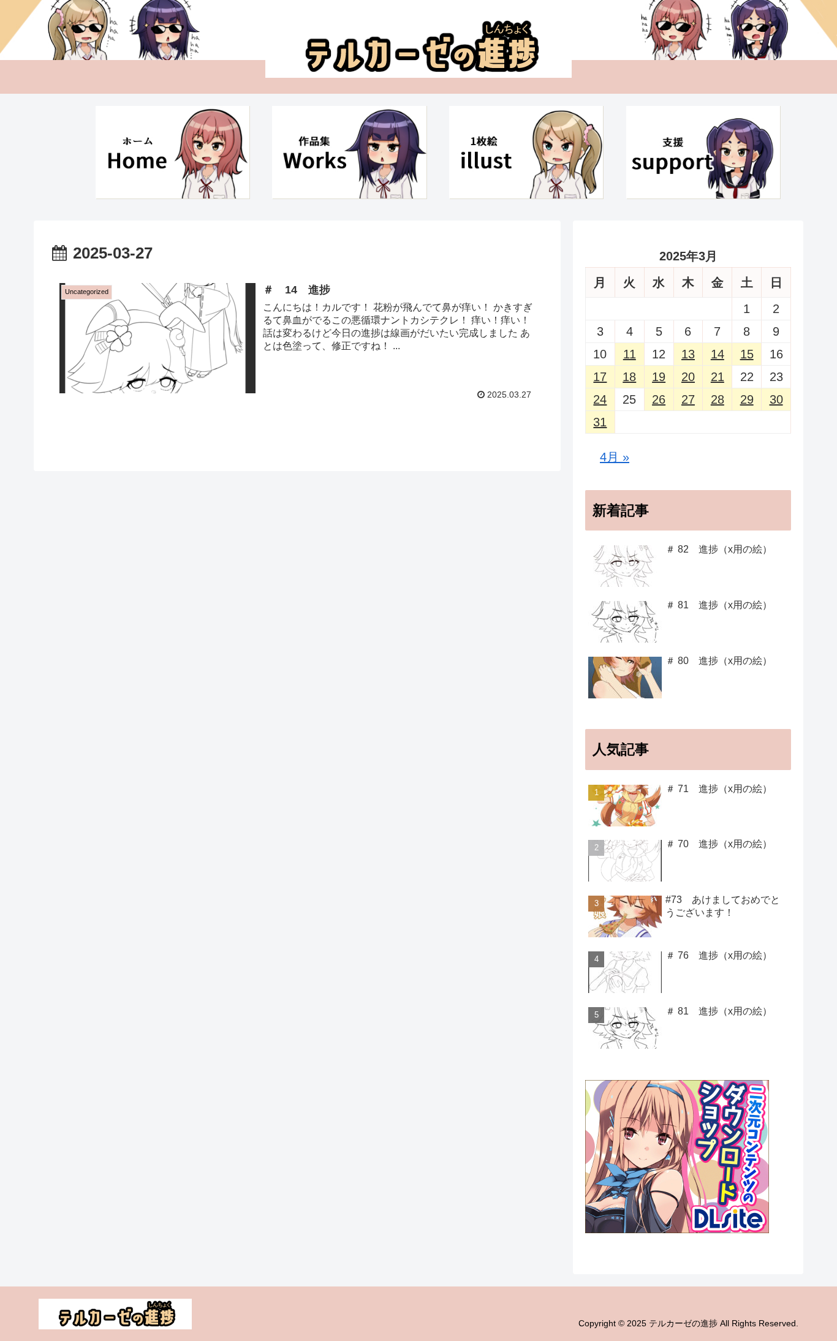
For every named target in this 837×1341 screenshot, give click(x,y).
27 (688, 399)
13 (688, 354)
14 (717, 354)
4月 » (614, 457)
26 (658, 399)
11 (629, 354)
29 (747, 399)
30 (776, 399)
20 (688, 376)
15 (747, 354)
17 (600, 376)
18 (629, 376)
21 (717, 376)
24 (600, 399)
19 (658, 376)
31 (600, 422)
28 (717, 399)
